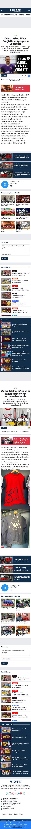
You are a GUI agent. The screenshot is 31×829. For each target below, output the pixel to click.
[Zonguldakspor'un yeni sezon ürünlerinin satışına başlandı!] (15, 417)
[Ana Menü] (1, 10)
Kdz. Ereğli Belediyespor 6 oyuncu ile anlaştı (22, 217)
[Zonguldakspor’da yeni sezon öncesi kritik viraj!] (8, 212)
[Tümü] (29, 267)
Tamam (24, 827)
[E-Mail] (11, 186)
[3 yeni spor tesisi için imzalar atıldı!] (8, 629)
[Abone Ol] (29, 75)
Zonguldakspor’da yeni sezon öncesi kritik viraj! (7, 217)
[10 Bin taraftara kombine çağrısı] (8, 225)
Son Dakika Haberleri (8, 808)
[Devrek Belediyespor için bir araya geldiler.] (8, 199)
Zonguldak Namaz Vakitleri (10, 801)
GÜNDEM (21, 15)
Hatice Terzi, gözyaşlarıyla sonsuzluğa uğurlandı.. (7, 622)
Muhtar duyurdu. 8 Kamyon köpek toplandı (19, 304)
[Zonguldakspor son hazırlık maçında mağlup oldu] (8, 602)
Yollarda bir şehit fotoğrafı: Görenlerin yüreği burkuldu (19, 311)
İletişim (4, 814)
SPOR (15, 35)
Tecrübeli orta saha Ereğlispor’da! (20, 635)
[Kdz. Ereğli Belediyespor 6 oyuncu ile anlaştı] (23, 212)
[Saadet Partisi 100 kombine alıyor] (23, 199)
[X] (10, 793)
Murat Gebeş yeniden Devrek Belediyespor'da (21, 622)
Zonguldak (15, 278)
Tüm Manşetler (7, 806)
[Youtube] (21, 793)
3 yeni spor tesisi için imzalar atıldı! (6, 635)
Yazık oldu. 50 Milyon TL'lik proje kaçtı (20, 281)
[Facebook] (7, 793)
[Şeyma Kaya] (5, 184)
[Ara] (29, 10)
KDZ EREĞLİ (15, 300)
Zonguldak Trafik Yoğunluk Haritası (12, 803)
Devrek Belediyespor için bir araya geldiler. (8, 205)
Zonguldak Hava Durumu (9, 800)
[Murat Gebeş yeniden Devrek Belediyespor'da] (23, 616)
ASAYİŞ (14, 271)
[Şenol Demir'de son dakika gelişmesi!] (23, 225)
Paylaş (4, 75)
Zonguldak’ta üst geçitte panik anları (19, 296)
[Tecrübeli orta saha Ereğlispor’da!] (23, 629)
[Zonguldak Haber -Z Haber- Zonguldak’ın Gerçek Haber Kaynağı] (15, 10)
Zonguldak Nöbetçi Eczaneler (10, 798)
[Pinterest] (13, 793)
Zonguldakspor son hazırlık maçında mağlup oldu (7, 608)
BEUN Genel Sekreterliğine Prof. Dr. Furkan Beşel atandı (20, 289)
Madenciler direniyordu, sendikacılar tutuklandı (20, 274)
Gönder (4, 258)
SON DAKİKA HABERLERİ (9, 15)
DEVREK (14, 315)
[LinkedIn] (18, 793)
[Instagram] (15, 793)
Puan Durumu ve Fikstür (9, 805)
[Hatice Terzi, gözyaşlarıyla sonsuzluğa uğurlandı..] (8, 616)
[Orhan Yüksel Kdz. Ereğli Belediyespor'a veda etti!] (15, 64)
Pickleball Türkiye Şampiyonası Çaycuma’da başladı (22, 609)
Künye (10, 814)
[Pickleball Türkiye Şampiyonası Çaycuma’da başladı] (23, 602)
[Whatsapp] (24, 793)
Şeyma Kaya (5, 79)
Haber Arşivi (6, 810)
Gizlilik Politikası (18, 814)
